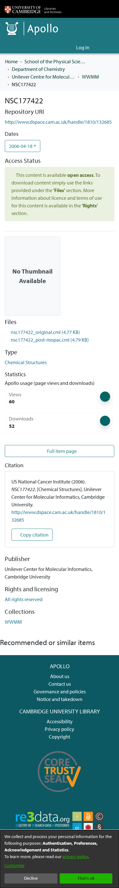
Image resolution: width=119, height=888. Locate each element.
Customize (14, 865)
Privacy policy (59, 729)
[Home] (33, 9)
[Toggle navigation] (105, 47)
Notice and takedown (60, 699)
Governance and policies (60, 691)
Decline (31, 878)
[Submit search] (61, 47)
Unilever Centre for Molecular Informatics (43, 76)
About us (59, 676)
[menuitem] (70, 47)
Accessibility (60, 721)
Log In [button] (83, 47)
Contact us (60, 684)
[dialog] (59, 859)
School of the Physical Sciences (56, 61)
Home (11, 61)
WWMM (90, 76)
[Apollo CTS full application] (60, 795)
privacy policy (75, 856)
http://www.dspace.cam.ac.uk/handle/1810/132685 (58, 122)
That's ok (86, 878)
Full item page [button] (62, 451)
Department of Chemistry (38, 69)
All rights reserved (24, 599)
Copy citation (34, 534)
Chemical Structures (26, 362)
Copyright (59, 736)
